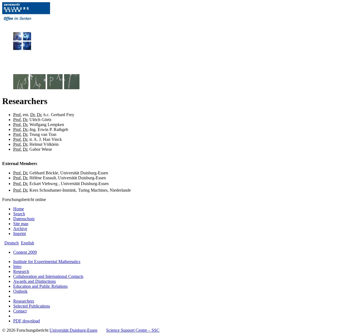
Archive (20, 228)
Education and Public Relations (40, 286)
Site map (20, 223)
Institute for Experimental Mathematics (46, 261)
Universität (73, 330)
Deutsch (11, 243)
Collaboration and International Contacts (48, 276)
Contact (20, 311)
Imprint (19, 233)
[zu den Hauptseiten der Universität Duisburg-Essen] (33, 25)
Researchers (23, 301)
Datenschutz (24, 218)
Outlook (20, 291)
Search (19, 213)
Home (18, 208)
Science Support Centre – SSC (133, 330)
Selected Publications (31, 306)
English (27, 243)
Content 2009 (25, 252)
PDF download (26, 321)
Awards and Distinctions (34, 281)
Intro (17, 266)
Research (21, 271)
